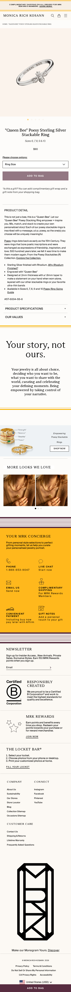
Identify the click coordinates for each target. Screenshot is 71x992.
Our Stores (12, 798)
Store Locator (13, 802)
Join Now (32, 737)
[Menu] (66, 15)
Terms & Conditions (42, 966)
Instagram (39, 789)
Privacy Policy (22, 966)
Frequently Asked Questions (20, 845)
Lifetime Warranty (15, 840)
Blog (9, 807)
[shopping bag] (59, 15)
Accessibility (46, 975)
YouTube (38, 802)
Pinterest (38, 798)
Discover (53, 950)
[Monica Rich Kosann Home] (23, 15)
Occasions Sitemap (16, 816)
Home (5, 24)
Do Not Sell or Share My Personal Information (33, 970)
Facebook (39, 794)
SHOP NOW (59, 448)
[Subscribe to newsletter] (50, 667)
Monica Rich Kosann (34, 960)
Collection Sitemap (16, 811)
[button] (57, 15)
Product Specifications (24, 308)
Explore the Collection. (28, 258)
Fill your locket (18, 767)
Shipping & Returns (16, 836)
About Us (11, 789)
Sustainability (13, 794)
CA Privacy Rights (27, 975)
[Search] (52, 15)
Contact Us (12, 832)
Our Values (14, 317)
